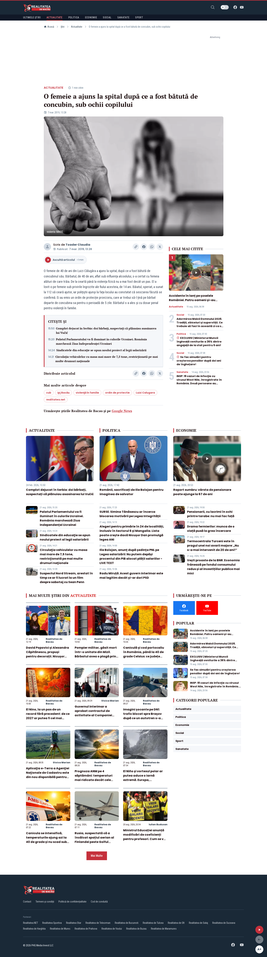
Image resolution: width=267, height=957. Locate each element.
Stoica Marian (110, 700)
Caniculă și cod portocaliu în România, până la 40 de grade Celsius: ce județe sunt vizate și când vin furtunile (143, 656)
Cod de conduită (99, 901)
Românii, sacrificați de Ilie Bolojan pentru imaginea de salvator (131, 492)
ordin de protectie (117, 392)
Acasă (50, 26)
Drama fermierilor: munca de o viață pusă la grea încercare (210, 528)
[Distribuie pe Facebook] (144, 246)
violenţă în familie (87, 392)
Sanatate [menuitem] (123, 17)
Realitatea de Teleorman (98, 922)
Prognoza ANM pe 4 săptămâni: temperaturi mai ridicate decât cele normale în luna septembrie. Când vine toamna (96, 780)
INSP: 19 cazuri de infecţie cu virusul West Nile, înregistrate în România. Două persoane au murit (199, 381)
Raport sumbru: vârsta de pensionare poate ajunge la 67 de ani (202, 492)
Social (180, 314)
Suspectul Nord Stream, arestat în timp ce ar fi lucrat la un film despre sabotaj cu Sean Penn (66, 577)
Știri (62, 26)
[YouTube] (242, 7)
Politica (181, 334)
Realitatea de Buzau (136, 928)
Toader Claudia (78, 245)
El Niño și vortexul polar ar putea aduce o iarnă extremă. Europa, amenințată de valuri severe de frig (145, 780)
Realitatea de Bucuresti (126, 922)
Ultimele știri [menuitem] (32, 17)
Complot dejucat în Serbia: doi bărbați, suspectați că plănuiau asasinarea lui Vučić (106, 330)
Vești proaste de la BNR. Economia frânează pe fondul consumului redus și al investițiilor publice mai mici (213, 566)
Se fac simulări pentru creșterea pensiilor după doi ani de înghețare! (199, 360)
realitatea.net (55, 399)
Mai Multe (97, 855)
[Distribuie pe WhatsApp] (152, 246)
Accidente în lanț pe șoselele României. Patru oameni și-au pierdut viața (192, 300)
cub (48, 392)
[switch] (225, 7)
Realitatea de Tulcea (153, 922)
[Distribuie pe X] (160, 246)
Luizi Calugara (145, 392)
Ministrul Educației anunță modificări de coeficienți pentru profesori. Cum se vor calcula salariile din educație (145, 839)
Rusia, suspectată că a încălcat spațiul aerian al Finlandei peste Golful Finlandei (94, 839)
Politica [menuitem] (73, 17)
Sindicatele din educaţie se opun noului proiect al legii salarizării (101, 350)
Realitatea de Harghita (34, 928)
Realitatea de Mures (60, 928)
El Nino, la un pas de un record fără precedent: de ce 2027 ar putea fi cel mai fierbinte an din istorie (48, 716)
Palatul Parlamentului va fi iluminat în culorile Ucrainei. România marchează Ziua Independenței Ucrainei (101, 341)
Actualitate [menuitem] (54, 17)
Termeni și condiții (45, 901)
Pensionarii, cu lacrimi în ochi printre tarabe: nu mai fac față (210, 514)
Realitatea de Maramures (164, 928)
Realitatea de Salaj (198, 922)
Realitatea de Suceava (223, 922)
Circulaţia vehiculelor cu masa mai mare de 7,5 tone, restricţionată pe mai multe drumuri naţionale (106, 359)
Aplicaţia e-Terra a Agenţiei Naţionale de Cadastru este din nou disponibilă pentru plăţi (47, 774)
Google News (122, 411)
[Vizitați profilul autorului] (47, 246)
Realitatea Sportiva (52, 922)
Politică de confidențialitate (72, 901)
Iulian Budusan (158, 824)
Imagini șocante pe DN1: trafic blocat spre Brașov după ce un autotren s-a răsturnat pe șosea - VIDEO (144, 716)
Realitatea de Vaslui (112, 928)
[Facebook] (235, 7)
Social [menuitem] (107, 17)
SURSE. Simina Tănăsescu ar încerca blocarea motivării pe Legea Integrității (130, 514)
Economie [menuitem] (91, 17)
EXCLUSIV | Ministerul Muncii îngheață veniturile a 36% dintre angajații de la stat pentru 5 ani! (199, 341)
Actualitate (76, 26)
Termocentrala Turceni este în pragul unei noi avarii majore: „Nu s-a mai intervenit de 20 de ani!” (213, 545)
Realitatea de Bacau (54, 640)
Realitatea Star (73, 922)
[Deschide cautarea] (212, 7)
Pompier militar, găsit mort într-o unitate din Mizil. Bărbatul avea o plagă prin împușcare (96, 654)
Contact (27, 901)
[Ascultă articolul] (259, 930)
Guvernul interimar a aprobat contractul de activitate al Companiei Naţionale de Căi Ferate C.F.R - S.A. (93, 715)
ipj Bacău (63, 392)
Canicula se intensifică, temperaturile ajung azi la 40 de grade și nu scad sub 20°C (46, 839)
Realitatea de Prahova (86, 928)
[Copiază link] (136, 246)
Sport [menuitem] (139, 17)
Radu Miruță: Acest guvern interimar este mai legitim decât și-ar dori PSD (131, 575)
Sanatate (182, 372)
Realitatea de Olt (176, 922)
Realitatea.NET (30, 922)
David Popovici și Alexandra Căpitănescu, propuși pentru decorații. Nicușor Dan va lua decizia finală (47, 654)
